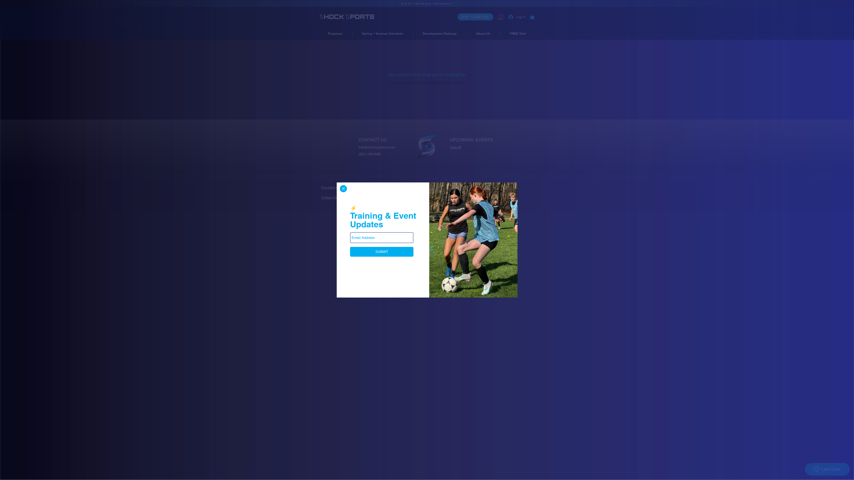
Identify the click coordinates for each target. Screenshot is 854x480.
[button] (343, 188)
